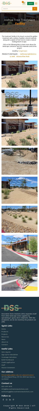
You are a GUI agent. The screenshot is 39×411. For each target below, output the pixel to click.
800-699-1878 (7, 386)
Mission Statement (8, 367)
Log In (30, 3)
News (3, 339)
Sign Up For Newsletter (10, 354)
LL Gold (12, 56)
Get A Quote (6, 352)
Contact (5, 344)
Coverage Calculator (9, 357)
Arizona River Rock (22, 56)
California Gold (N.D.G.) (28, 54)
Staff (3, 365)
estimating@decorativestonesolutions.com (17, 391)
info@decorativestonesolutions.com (15, 389)
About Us (5, 342)
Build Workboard (8, 360)
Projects (5, 334)
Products (5, 331)
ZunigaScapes (22, 51)
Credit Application (8, 362)
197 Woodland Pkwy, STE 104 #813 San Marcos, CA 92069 (18, 378)
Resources (5, 337)
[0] (24, 3)
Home (4, 329)
